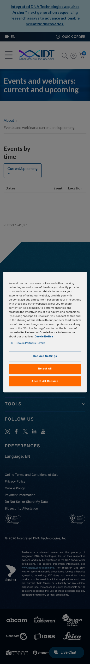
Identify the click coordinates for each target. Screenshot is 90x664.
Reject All (45, 368)
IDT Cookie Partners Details (28, 343)
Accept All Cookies (44, 381)
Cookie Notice (44, 337)
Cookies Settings (45, 356)
